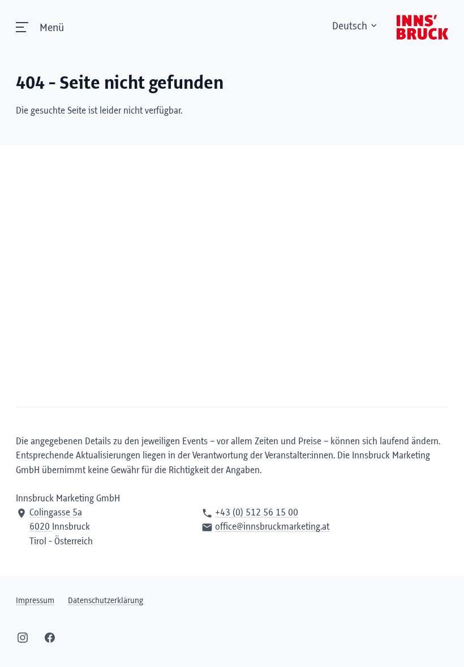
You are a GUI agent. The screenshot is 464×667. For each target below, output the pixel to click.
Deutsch (349, 26)
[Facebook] (50, 637)
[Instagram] (22, 637)
